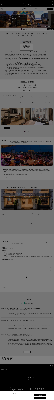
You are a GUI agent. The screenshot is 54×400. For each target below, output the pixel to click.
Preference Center (40, 392)
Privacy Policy (6, 393)
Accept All (40, 397)
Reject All (40, 395)
